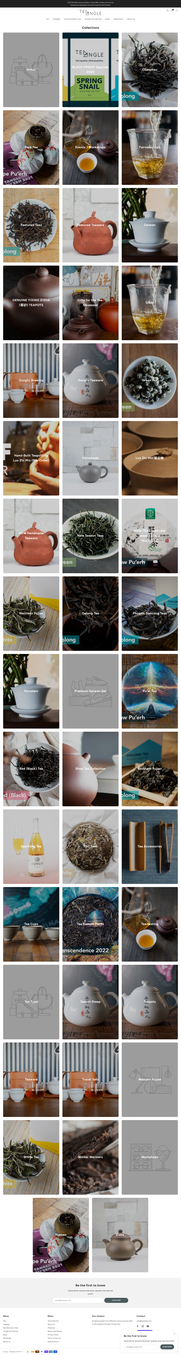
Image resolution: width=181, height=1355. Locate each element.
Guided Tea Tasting (93, 19)
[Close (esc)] (174, 1333)
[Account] (168, 10)
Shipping (51, 1328)
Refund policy (53, 1341)
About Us (131, 19)
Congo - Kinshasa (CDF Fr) (12, 1352)
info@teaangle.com (144, 1321)
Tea (47, 19)
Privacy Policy (53, 1335)
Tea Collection (53, 1321)
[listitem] (90, 4)
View (31, 77)
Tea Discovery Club (72, 19)
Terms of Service (54, 1338)
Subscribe (167, 1347)
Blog (107, 19)
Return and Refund (55, 1331)
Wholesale (118, 19)
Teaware (56, 19)
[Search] (177, 10)
